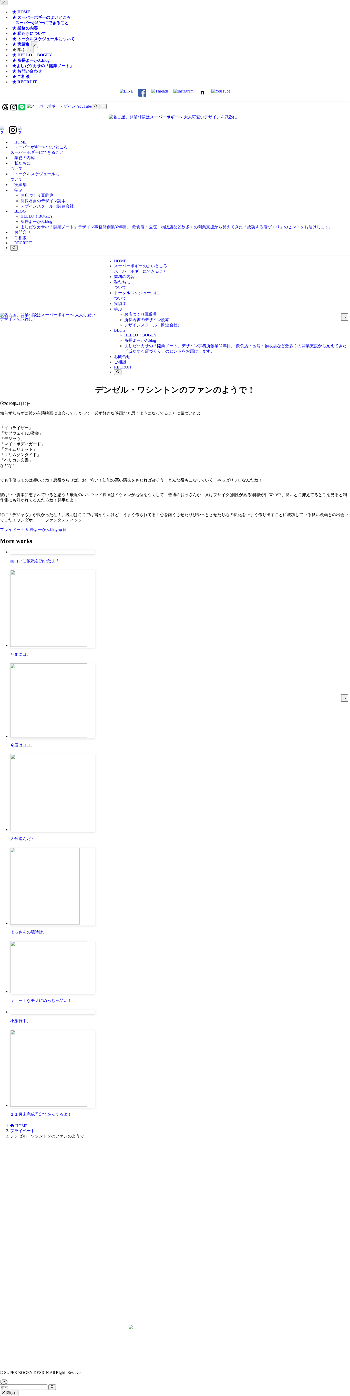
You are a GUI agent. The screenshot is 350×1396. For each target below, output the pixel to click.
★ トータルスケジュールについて (43, 39)
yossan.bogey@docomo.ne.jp (175, 1246)
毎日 (62, 529)
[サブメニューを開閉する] (34, 44)
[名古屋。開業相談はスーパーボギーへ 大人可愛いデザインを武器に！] (175, 117)
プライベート (13, 529)
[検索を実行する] (52, 1387)
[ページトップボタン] (3, 1381)
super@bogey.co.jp (175, 1209)
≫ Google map (175, 1284)
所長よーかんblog (42, 529)
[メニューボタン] (103, 106)
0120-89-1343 (160, 1181)
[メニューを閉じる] (3, 2)
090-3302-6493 (175, 1241)
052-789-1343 (189, 1181)
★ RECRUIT (24, 82)
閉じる (10, 1393)
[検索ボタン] (14, 248)
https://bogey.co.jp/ (175, 1338)
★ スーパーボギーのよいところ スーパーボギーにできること (40, 20)
